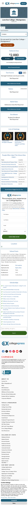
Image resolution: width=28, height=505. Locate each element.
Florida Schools (5, 454)
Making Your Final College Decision (10, 480)
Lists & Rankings (6, 413)
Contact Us (4, 381)
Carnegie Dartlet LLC (13, 359)
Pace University (5, 179)
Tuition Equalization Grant (9, 322)
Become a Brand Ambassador (9, 394)
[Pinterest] (13, 352)
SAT (20, 72)
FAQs (3, 385)
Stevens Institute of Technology (9, 181)
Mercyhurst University (7, 184)
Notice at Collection (18, 360)
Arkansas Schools (6, 443)
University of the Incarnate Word (9, 166)
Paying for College (6, 478)
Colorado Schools (6, 447)
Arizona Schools (5, 441)
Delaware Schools (6, 452)
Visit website (18, 265)
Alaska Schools (5, 439)
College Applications (7, 467)
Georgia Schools (6, 456)
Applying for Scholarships (8, 473)
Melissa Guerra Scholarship (9, 298)
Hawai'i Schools (5, 458)
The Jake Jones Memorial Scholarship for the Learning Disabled (13, 316)
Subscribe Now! (14, 236)
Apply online (18, 267)
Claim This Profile (7, 45)
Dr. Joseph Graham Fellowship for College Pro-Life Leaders (14, 286)
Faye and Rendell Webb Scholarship (11, 289)
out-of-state (20, 58)
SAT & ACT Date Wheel (7, 426)
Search (14, 333)
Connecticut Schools (7, 450)
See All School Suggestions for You (14, 189)
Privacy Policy (10, 360)
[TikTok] (20, 352)
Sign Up (23, 3)
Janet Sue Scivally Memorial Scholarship (12, 294)
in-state (7, 58)
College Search (5, 405)
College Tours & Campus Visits (9, 471)
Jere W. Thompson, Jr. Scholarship (11, 296)
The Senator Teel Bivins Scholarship (11, 319)
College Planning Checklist (8, 422)
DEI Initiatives (5, 387)
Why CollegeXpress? (7, 383)
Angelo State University (7, 169)
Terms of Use (16, 208)
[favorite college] (1, 27)
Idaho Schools (5, 460)
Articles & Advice (6, 411)
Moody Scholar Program (8, 303)
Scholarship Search (6, 409)
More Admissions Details (14, 83)
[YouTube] (17, 352)
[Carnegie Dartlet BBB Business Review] (6, 374)
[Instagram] (10, 352)
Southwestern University (7, 177)
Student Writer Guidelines (8, 396)
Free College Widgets (7, 428)
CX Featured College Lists (8, 415)
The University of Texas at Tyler (9, 162)
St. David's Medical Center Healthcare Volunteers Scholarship (14, 308)
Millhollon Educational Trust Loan (10, 301)
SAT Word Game (6, 424)
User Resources (5, 430)
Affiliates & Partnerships (8, 392)
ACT (24, 72)
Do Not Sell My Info (12, 362)
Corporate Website (6, 398)
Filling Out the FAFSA (7, 475)
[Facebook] (3, 352)
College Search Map (6, 407)
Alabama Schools (6, 437)
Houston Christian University (8, 164)
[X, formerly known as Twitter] (6, 352)
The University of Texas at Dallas (9, 171)
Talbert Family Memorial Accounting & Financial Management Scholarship (13, 312)
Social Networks (6, 389)
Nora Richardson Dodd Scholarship (11, 305)
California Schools (6, 445)
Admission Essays (6, 469)
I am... (5, 229)
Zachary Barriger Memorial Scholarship (12, 324)
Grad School (5, 417)
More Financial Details (14, 67)
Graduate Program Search (8, 420)
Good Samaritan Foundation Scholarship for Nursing (15, 292)
